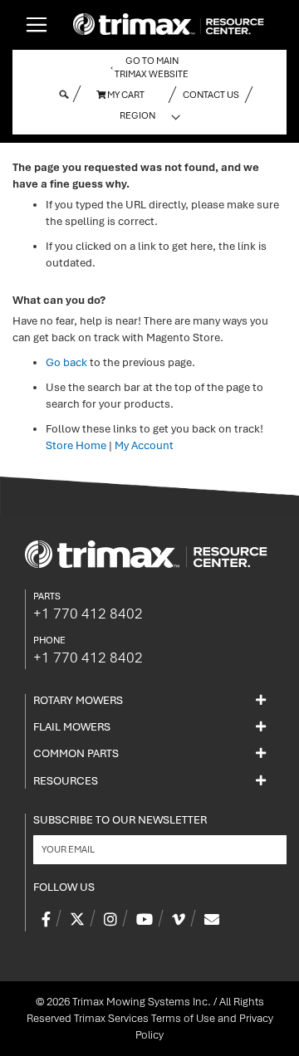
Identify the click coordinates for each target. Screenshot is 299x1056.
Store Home (76, 445)
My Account (144, 445)
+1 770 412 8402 (88, 613)
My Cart (125, 94)
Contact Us (211, 94)
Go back (66, 362)
